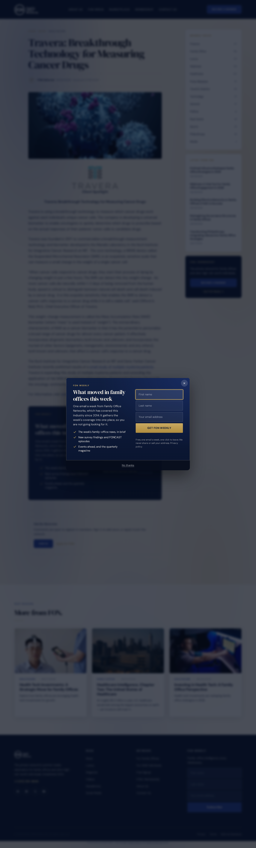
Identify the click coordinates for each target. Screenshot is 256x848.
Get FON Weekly (159, 428)
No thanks (128, 465)
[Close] (184, 383)
